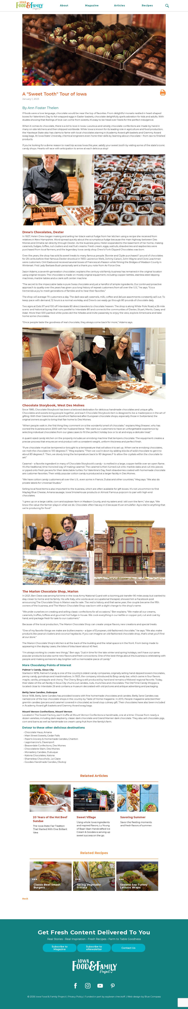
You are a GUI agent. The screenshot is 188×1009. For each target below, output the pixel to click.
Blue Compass (153, 996)
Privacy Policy (75, 996)
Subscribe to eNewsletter (94, 948)
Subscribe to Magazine (60, 948)
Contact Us (128, 947)
